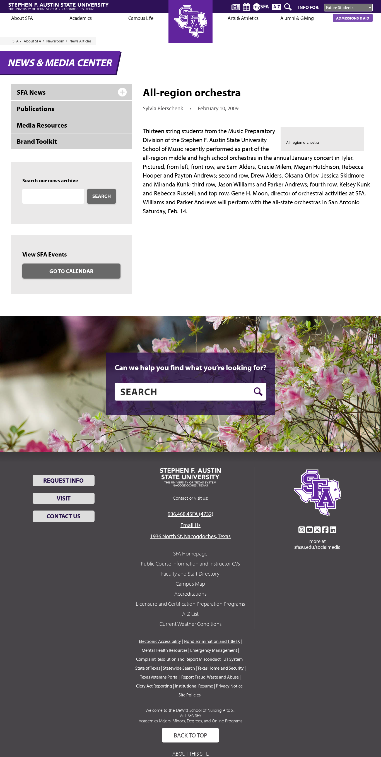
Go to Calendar (71, 270)
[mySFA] (261, 7)
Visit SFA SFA (190, 715)
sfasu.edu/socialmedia (317, 547)
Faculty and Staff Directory (190, 573)
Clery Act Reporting (154, 686)
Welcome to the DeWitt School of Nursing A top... (190, 710)
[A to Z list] (276, 7)
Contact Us (64, 516)
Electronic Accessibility (160, 641)
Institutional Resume (194, 686)
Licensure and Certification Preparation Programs (190, 603)
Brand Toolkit (37, 141)
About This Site (190, 753)
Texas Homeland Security (220, 668)
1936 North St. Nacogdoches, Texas (190, 536)
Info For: (308, 7)
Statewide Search (179, 668)
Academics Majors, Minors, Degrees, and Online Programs (190, 721)
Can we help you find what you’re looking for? (190, 367)
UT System (233, 659)
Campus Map (190, 583)
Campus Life (140, 18)
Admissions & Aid (352, 18)
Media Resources (42, 125)
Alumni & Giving (297, 18)
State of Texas (147, 668)
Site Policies (190, 695)
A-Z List (190, 613)
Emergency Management (213, 650)
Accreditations (190, 593)
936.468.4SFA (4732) (190, 513)
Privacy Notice (229, 686)
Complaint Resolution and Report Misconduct (178, 659)
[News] (236, 7)
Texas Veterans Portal (159, 677)
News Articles (80, 41)
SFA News (31, 92)
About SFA (22, 18)
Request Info (63, 480)
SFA (16, 41)
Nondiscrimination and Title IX (212, 641)
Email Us (190, 524)
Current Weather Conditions (190, 623)
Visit (64, 498)
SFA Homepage (190, 553)
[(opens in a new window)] (301, 529)
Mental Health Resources (164, 650)
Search (101, 196)
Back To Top (190, 735)
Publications (35, 108)
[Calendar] (246, 6)
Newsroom (55, 41)
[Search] (288, 7)
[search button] (258, 392)
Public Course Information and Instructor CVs (190, 563)
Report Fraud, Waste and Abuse (210, 677)
